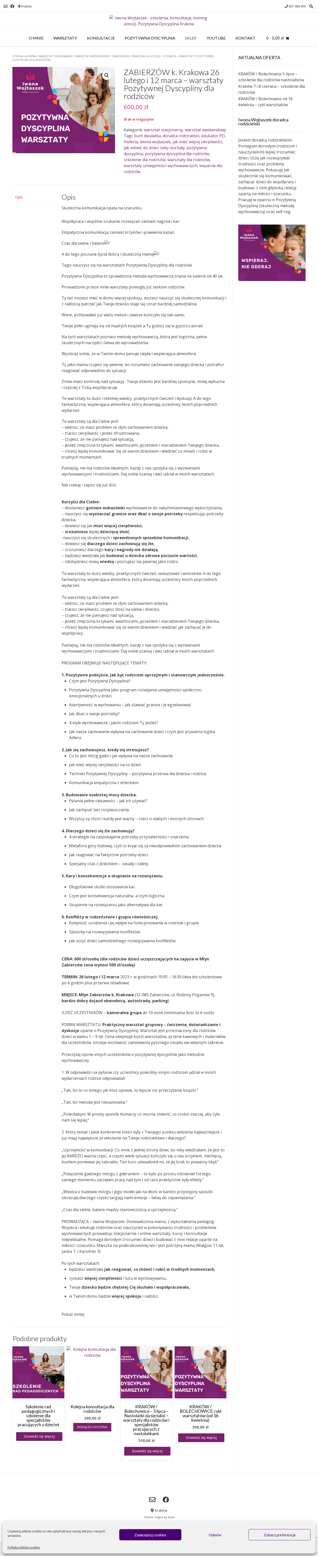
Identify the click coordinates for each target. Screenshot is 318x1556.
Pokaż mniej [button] (73, 1314)
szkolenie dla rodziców (144, 159)
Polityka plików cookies (23, 1547)
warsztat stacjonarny (56, 56)
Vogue (159, 1517)
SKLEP (191, 38)
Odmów (215, 1535)
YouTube (216, 38)
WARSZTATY (65, 38)
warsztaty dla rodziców (188, 159)
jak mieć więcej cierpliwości (197, 141)
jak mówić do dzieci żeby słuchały (154, 147)
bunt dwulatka (147, 136)
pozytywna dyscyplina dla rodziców (177, 153)
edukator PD (213, 136)
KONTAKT (245, 38)
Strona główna (24, 56)
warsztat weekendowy (92, 56)
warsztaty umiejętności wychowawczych (160, 165)
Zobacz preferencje (280, 1535)
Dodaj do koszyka (92, 1427)
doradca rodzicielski (181, 136)
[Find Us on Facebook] (12, 6)
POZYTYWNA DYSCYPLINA (150, 38)
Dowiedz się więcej (39, 1436)
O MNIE (36, 38)
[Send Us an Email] (5, 6)
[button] (106, 75)
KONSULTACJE (101, 38)
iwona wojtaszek (155, 141)
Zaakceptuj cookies (150, 1535)
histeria (131, 141)
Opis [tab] (19, 196)
